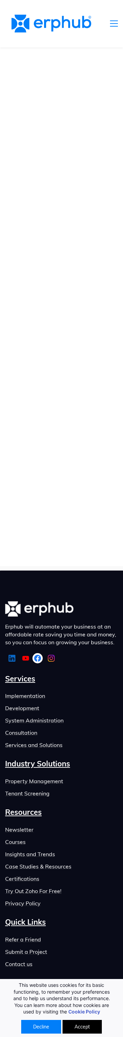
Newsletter (19, 829)
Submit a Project (26, 951)
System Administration (34, 720)
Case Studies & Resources (38, 866)
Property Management (34, 781)
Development (22, 708)
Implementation (25, 695)
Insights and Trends (30, 854)
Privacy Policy (23, 903)
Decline (41, 1027)
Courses (15, 841)
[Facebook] (37, 658)
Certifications (22, 878)
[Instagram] (51, 658)
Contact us (18, 964)
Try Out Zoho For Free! (33, 891)
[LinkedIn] (12, 658)
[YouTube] (25, 658)
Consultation (21, 732)
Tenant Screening (27, 793)
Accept (82, 1027)
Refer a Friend (23, 939)
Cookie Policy (84, 1011)
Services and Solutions (34, 744)
